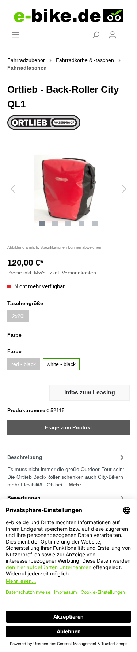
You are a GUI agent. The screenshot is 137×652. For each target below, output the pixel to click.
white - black (61, 364)
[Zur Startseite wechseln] (68, 15)
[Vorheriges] (12, 189)
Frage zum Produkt (68, 427)
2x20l (18, 316)
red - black (23, 364)
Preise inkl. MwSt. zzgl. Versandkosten (51, 272)
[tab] (66, 469)
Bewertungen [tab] (24, 498)
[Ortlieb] (43, 122)
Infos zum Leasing (89, 392)
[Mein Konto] (112, 35)
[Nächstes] (124, 189)
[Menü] (15, 35)
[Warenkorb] (125, 32)
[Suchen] (95, 35)
